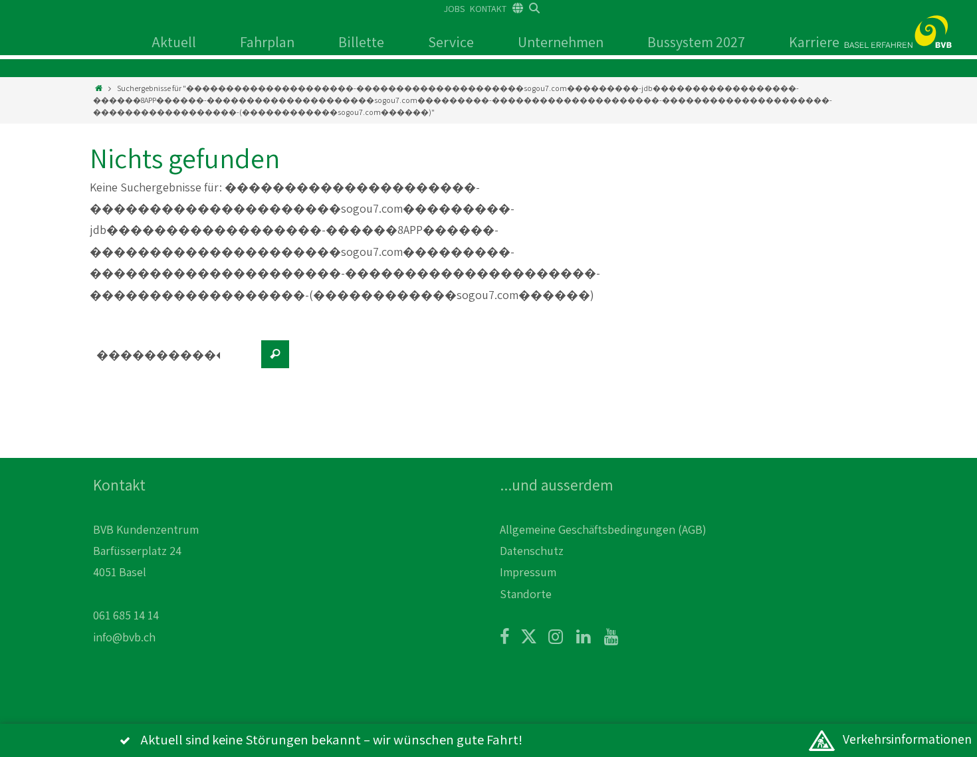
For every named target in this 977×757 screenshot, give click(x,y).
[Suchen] (275, 354)
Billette (361, 42)
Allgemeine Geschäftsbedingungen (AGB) (603, 529)
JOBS (454, 9)
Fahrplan (267, 42)
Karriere (814, 42)
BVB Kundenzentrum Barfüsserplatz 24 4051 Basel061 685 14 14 (146, 572)
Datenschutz (532, 550)
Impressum (528, 572)
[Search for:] (173, 360)
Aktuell (174, 42)
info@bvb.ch (124, 637)
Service (451, 42)
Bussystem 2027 (696, 42)
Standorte (526, 593)
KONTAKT (488, 9)
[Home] (98, 88)
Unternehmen (560, 42)
